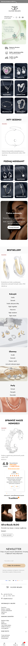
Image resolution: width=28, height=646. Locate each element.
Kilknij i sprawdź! (7, 535)
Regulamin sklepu (5, 620)
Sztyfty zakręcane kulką (13, 303)
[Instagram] (16, 17)
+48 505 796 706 (7, 594)
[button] (8, 468)
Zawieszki (12, 358)
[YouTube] (22, 17)
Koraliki (13, 355)
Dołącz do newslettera (14, 565)
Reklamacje (3, 623)
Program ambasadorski (6, 610)
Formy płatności (4, 628)
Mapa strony (4, 612)
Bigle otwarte (12, 316)
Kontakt (3, 613)
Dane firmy (3, 607)
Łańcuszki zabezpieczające (13, 364)
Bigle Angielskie (13, 306)
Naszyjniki (12, 392)
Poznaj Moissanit (14, 227)
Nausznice (13, 310)
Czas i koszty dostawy (6, 625)
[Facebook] (19, 17)
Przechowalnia (4, 638)
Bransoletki (13, 395)
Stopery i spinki (13, 361)
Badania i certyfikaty (5, 609)
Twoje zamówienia (5, 635)
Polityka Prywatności (5, 627)
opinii (14, 465)
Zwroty (2, 622)
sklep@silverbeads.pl (7, 598)
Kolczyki (13, 389)
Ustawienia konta (5, 637)
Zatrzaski (12, 300)
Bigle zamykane (13, 313)
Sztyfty (12, 297)
